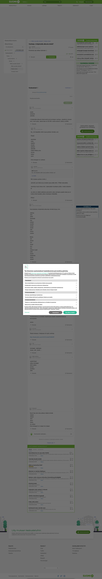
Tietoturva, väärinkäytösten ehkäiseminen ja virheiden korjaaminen (40, 302)
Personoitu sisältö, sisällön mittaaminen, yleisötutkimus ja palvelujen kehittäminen (44, 287)
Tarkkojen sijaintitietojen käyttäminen (33, 295)
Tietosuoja (26, 312)
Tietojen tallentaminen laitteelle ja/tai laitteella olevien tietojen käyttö (41, 289)
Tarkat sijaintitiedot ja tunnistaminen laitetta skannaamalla (38, 283)
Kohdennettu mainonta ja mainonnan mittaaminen (36, 285)
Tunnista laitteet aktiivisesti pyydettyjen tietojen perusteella (38, 297)
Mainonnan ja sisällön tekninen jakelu (33, 304)
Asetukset (55, 312)
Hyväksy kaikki (70, 312)
